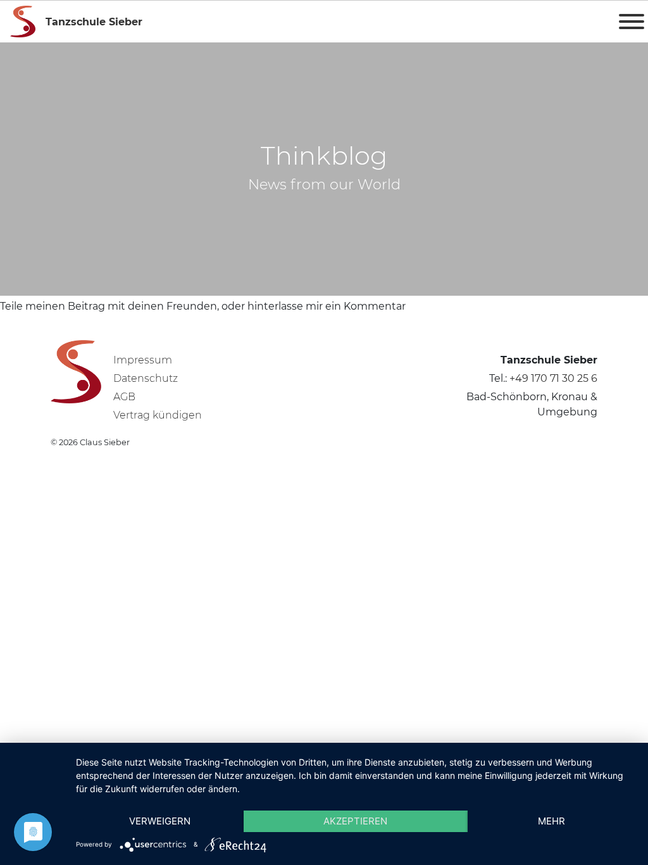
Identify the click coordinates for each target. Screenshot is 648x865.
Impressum (142, 360)
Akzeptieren (355, 821)
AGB (124, 397)
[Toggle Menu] (631, 21)
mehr (551, 821)
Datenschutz (145, 378)
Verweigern (159, 821)
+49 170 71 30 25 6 (553, 378)
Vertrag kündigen (157, 415)
